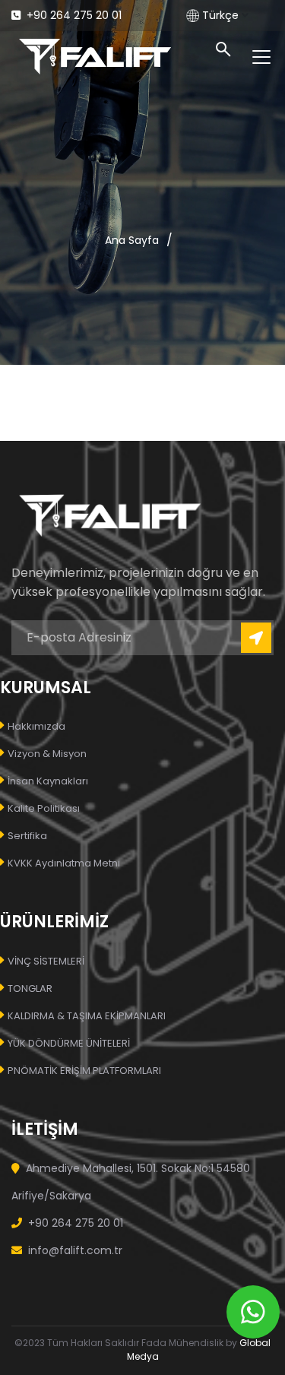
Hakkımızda (36, 726)
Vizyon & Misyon (47, 753)
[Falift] (95, 55)
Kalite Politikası (44, 808)
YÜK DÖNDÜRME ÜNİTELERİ (69, 1043)
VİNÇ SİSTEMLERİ (46, 961)
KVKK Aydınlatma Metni (64, 863)
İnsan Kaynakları (48, 781)
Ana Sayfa (132, 240)
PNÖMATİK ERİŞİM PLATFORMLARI (84, 1070)
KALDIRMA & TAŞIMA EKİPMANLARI (87, 1016)
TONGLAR (30, 988)
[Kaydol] (256, 638)
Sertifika (27, 835)
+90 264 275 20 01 (73, 15)
